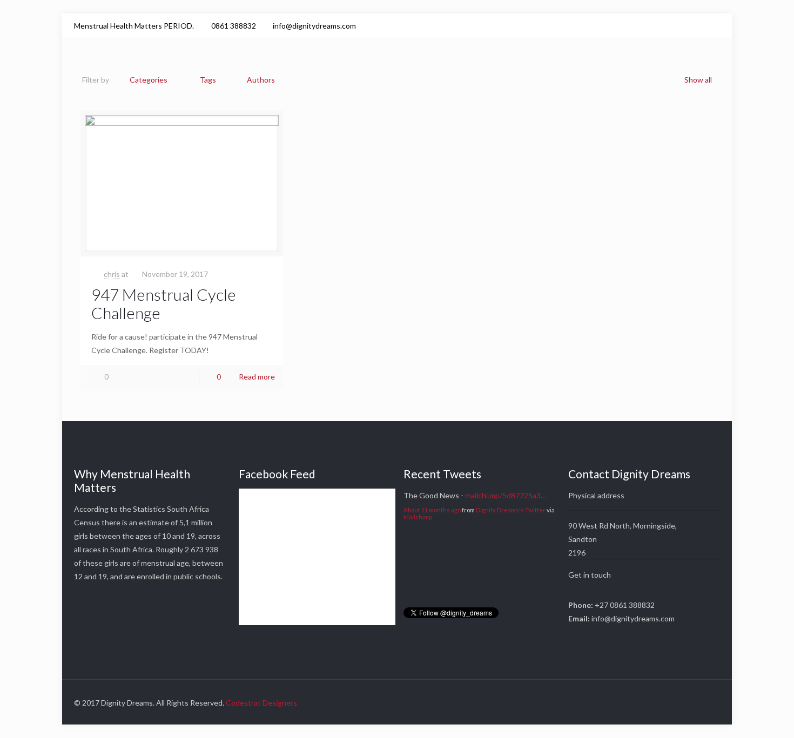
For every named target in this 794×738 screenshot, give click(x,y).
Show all (698, 79)
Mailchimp (417, 516)
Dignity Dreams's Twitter (511, 509)
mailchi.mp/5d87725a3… (505, 495)
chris (112, 274)
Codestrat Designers (261, 702)
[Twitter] (685, 25)
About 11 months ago (432, 509)
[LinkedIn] (714, 25)
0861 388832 (233, 25)
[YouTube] (699, 25)
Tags (208, 79)
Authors (261, 79)
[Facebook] (670, 25)
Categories (148, 79)
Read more (257, 376)
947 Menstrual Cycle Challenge (163, 303)
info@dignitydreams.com (314, 25)
